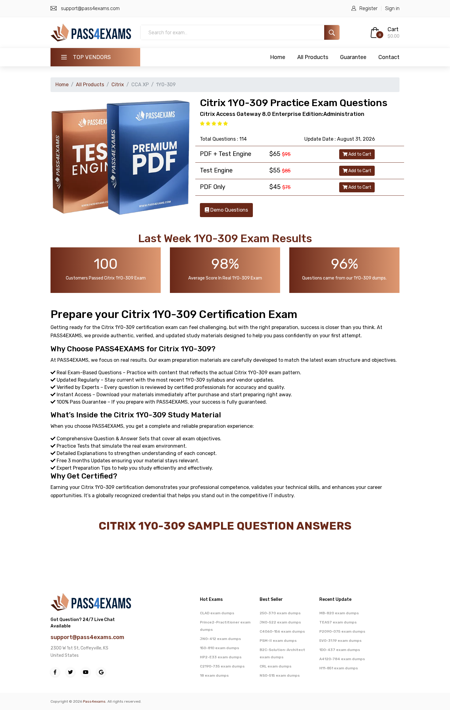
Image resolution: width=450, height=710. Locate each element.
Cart (393, 29)
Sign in (392, 8)
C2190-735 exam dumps (222, 666)
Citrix (117, 84)
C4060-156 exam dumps (282, 631)
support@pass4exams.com (90, 8)
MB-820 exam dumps (339, 613)
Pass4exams (94, 701)
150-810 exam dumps (219, 648)
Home (277, 57)
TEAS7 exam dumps (338, 622)
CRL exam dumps (275, 666)
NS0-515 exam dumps (280, 675)
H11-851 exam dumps (338, 668)
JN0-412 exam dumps (220, 639)
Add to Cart (359, 154)
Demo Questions (228, 210)
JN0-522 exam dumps (280, 622)
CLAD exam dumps (217, 613)
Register (368, 8)
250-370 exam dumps (280, 613)
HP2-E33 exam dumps (221, 657)
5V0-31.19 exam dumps (340, 640)
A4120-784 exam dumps (342, 659)
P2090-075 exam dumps (342, 631)
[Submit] (331, 32)
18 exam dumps (214, 675)
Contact (388, 57)
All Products (312, 57)
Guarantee (353, 57)
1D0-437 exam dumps (339, 650)
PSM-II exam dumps (278, 640)
